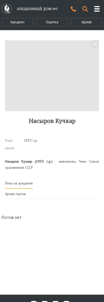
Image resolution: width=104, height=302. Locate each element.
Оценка (52, 22)
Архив (87, 22)
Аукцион (17, 22)
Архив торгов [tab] (15, 194)
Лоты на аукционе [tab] (19, 183)
